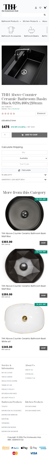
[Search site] (45, 15)
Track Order (7, 377)
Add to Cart (31, 135)
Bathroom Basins (9, 427)
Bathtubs (5, 419)
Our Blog (29, 374)
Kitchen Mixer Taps (32, 410)
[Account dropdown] (36, 8)
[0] (45, 8)
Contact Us (30, 378)
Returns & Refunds (9, 393)
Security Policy (8, 398)
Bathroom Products (10, 21)
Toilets (4, 406)
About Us (29, 370)
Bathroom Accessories (11, 410)
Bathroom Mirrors (9, 415)
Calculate (26, 170)
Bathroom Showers (10, 431)
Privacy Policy (8, 389)
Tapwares (5, 423)
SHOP (43, 243)
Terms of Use (7, 385)
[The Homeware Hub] (13, 7)
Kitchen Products (30, 21)
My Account (7, 373)
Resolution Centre (9, 381)
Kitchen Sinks (30, 406)
